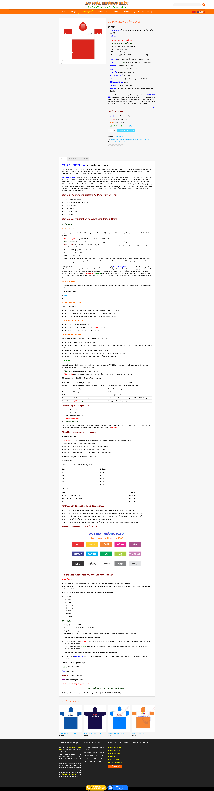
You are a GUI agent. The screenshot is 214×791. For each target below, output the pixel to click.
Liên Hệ (149, 12)
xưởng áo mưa (145, 139)
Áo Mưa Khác (114, 12)
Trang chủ (111, 19)
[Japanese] (202, 11)
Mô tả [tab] (63, 159)
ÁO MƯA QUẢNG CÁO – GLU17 (140, 733)
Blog (133, 12)
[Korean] (200, 11)
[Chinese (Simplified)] (204, 11)
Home (64, 12)
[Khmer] (198, 11)
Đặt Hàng (141, 12)
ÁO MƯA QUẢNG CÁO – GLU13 (92, 733)
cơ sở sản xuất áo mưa (116, 139)
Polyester (66, 295)
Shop (118, 19)
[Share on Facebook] (109, 145)
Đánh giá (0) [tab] (73, 159)
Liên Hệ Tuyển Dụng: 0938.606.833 (94, 758)
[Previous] (59, 721)
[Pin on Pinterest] (118, 145)
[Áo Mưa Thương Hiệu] (107, 4)
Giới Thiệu (72, 12)
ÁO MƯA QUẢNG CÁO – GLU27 (116, 733)
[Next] (154, 721)
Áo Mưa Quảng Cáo (85, 12)
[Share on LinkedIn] (121, 145)
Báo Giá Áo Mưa (113, 759)
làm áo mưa (138, 139)
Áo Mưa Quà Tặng (100, 12)
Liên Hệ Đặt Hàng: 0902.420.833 (93, 755)
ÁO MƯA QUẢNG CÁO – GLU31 (68, 733)
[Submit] (199, 4)
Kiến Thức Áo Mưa (114, 753)
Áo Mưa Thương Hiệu (120, 142)
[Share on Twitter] (112, 145)
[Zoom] (61, 62)
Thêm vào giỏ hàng (126, 130)
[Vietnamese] (193, 11)
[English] (195, 11)
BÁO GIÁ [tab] (84, 159)
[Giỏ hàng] (203, 4)
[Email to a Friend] (115, 145)
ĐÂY (130, 126)
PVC (65, 298)
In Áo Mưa (125, 12)
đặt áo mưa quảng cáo (128, 139)
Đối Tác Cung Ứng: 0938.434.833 (94, 761)
